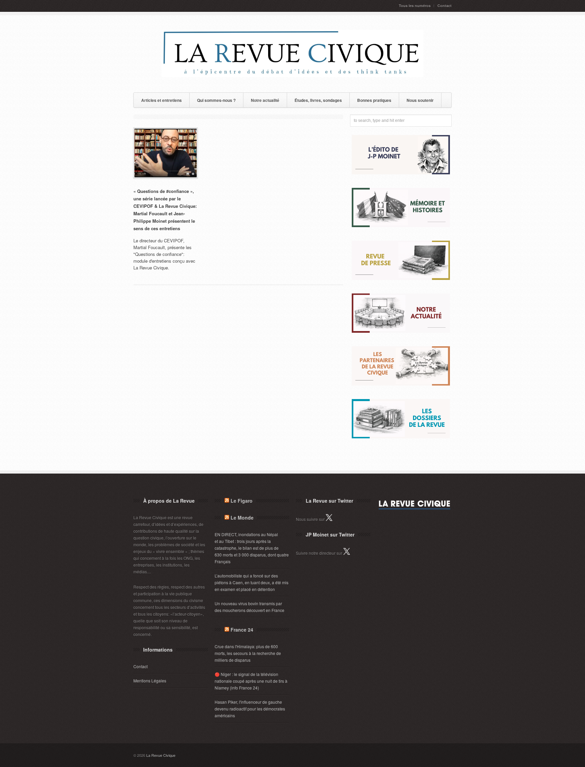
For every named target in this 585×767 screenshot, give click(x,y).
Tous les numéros (415, 5)
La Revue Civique (160, 755)
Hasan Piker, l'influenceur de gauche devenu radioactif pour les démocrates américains (250, 708)
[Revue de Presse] (401, 278)
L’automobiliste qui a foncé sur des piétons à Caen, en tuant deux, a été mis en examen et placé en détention (251, 582)
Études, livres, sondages (318, 100)
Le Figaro (242, 500)
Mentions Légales (149, 680)
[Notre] (401, 331)
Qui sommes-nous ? (216, 100)
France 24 (242, 629)
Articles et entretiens (161, 100)
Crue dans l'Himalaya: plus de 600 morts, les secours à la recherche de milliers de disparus (248, 653)
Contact (444, 5)
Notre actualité (265, 100)
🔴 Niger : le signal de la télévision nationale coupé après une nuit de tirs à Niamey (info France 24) (251, 681)
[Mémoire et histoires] (401, 225)
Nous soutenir (420, 100)
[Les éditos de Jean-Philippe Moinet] (401, 172)
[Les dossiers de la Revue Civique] (401, 436)
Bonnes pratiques (374, 100)
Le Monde (242, 517)
